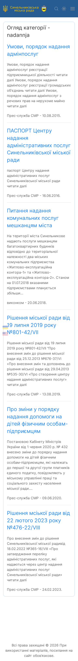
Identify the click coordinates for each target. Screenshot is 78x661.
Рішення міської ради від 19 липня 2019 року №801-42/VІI (38, 325)
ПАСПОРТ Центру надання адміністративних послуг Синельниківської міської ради (39, 145)
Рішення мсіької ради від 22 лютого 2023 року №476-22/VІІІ (38, 520)
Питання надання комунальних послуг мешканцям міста (33, 217)
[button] (56, 8)
